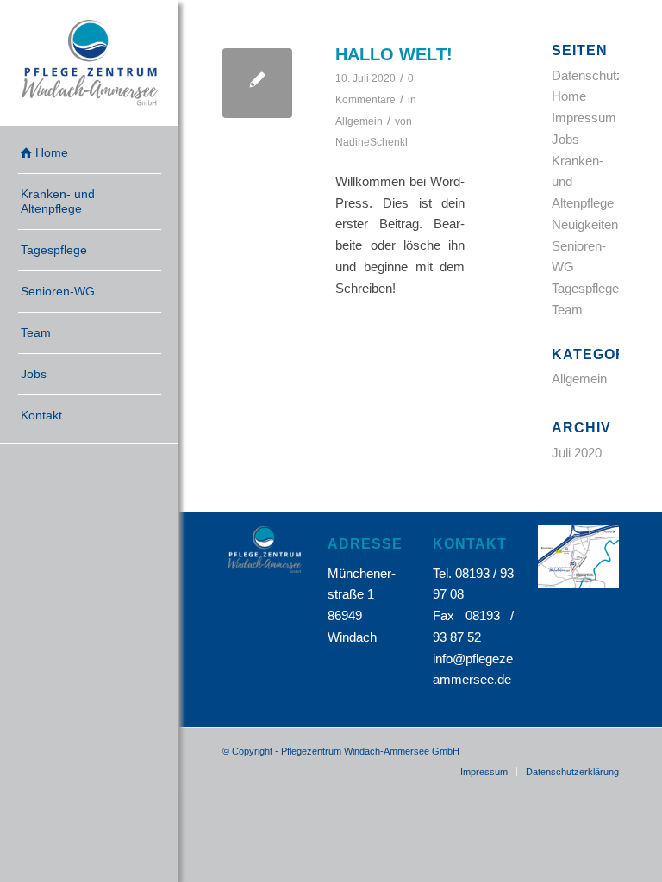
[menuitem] (89, 153)
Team (567, 309)
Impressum (584, 117)
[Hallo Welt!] (257, 83)
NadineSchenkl (371, 142)
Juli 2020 (577, 452)
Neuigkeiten (585, 224)
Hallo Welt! (394, 54)
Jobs (565, 139)
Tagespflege (585, 288)
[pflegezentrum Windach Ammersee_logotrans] (89, 63)
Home (569, 96)
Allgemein (359, 121)
